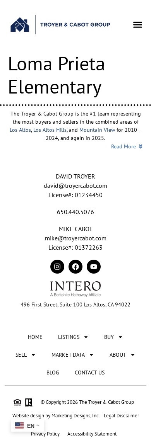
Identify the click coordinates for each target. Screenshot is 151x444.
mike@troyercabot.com (75, 238)
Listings (68, 336)
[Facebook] (75, 267)
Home (35, 336)
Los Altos (20, 129)
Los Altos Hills (50, 129)
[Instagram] (57, 267)
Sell (21, 354)
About (118, 354)
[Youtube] (94, 267)
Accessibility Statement (92, 433)
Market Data (68, 354)
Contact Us (90, 372)
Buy (109, 336)
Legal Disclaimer (121, 415)
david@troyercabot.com (75, 185)
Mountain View (97, 129)
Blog (52, 372)
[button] (137, 24)
